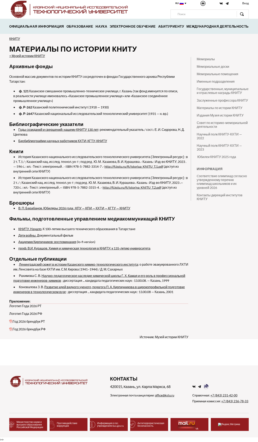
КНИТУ (14, 39)
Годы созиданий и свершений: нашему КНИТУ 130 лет (58, 129)
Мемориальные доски (213, 66)
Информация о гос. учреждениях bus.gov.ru (110, 424)
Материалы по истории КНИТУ (219, 108)
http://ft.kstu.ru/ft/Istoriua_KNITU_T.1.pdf (133, 166)
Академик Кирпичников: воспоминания (47, 242)
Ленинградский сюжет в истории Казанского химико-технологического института (78, 264)
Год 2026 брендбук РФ (29, 329)
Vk (197, 428)
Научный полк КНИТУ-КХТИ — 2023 (219, 147)
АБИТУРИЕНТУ (171, 26)
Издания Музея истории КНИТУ (220, 115)
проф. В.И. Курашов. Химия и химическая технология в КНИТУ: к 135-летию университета (84, 248)
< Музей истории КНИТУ (27, 56)
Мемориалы (206, 59)
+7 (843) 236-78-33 (234, 401)
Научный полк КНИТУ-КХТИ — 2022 (219, 136)
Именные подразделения (216, 81)
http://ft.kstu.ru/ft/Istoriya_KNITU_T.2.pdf (132, 187)
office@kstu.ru (164, 395)
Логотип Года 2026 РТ (25, 306)
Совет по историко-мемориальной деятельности (222, 124)
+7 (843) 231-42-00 (223, 395)
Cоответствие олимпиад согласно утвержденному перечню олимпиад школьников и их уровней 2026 (222, 181)
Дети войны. (27, 235)
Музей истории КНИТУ (171, 337)
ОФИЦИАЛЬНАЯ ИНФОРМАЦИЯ (36, 26)
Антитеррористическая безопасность (150, 424)
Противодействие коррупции (67, 424)
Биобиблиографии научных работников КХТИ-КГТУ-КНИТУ (62, 141)
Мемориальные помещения (217, 74)
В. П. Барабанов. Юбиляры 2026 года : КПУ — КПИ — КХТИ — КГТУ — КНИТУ (74, 208)
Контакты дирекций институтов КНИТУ (219, 197)
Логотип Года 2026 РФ (25, 313)
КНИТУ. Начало (30, 229)
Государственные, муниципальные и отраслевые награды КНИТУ (223, 91)
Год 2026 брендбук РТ (29, 321)
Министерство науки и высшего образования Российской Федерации (30, 424)
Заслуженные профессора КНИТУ (222, 100)
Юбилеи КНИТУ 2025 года (216, 157)
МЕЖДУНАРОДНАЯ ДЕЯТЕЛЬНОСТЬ (217, 26)
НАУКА (101, 26)
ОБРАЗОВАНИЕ (80, 26)
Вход (245, 3)
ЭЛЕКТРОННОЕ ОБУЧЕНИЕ (133, 26)
